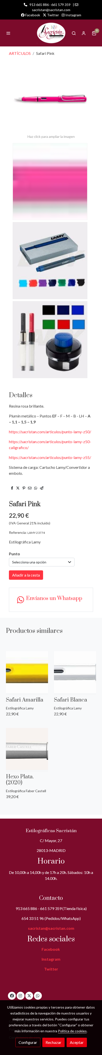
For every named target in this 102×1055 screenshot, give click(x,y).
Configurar (28, 1042)
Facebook (32, 15)
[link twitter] (29, 995)
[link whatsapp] (37, 995)
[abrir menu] (8, 33)
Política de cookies (72, 1031)
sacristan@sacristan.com (51, 928)
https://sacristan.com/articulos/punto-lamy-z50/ (50, 431)
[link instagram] (20, 995)
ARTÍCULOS (20, 53)
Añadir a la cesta (26, 575)
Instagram (73, 15)
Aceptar (77, 1042)
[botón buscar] (73, 33)
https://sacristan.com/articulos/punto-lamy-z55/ (50, 457)
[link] (51, 33)
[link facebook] (12, 995)
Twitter (52, 15)
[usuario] (83, 33)
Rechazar (53, 1042)
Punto (14, 553)
